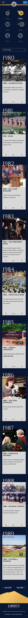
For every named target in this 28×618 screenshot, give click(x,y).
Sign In (25, 2)
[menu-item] (7, 16)
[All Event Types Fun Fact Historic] (14, 52)
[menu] (3, 2)
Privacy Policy (7, 614)
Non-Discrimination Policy (17, 614)
